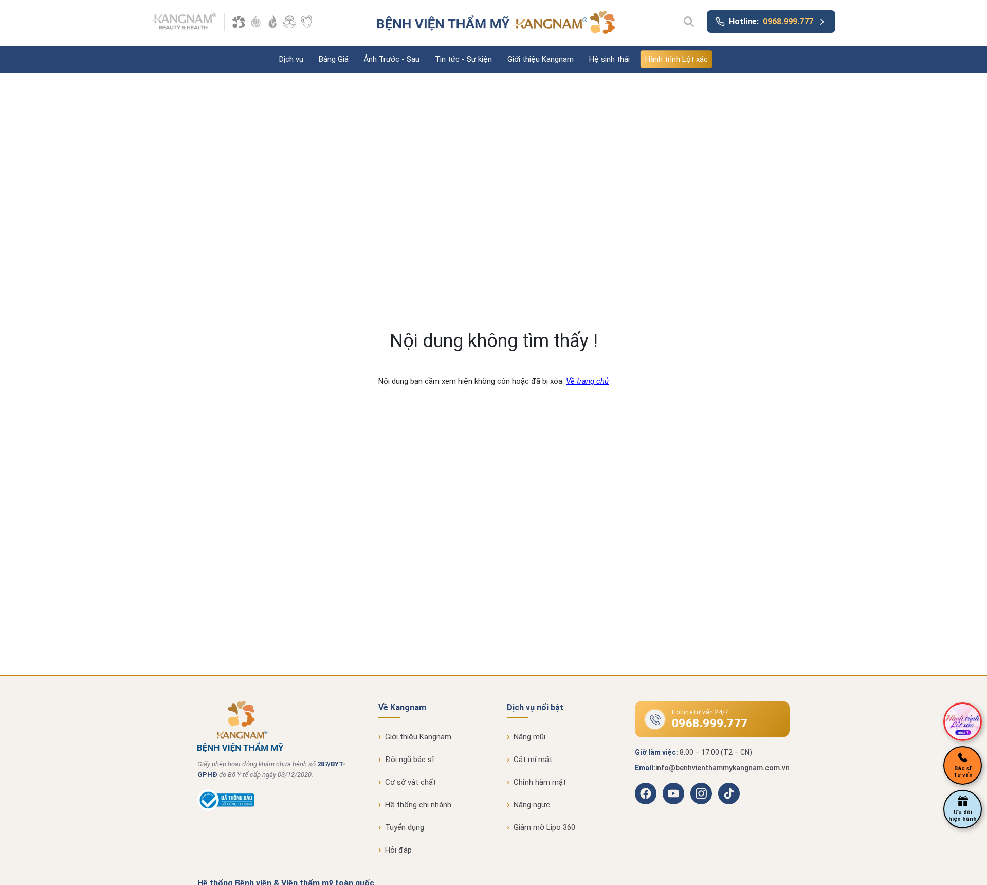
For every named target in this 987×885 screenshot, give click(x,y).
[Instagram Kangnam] (701, 793)
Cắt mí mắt (533, 759)
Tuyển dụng (404, 827)
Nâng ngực (532, 804)
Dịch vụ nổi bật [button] (535, 707)
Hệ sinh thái (609, 59)
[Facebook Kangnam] (645, 793)
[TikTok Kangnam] (729, 793)
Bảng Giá (334, 59)
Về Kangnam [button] (402, 707)
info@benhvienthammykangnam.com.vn (722, 768)
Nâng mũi (529, 737)
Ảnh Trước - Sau (391, 59)
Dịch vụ (291, 59)
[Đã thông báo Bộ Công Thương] (225, 808)
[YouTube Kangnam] (673, 793)
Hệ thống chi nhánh (418, 804)
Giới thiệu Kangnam (540, 59)
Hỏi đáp (398, 850)
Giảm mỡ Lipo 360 (544, 827)
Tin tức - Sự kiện (463, 59)
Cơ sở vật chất (410, 782)
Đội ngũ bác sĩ (409, 759)
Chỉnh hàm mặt (540, 782)
